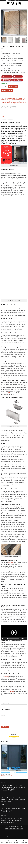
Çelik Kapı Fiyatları (16, 808)
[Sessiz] (23, 638)
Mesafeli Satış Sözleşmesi (14, 833)
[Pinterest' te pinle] (12, 107)
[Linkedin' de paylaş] (14, 107)
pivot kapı (22, 99)
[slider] (13, 638)
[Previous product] (2, 51)
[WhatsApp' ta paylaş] (2, 107)
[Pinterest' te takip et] (13, 789)
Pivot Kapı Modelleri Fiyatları (7, 44)
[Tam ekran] (25, 638)
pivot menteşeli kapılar (17, 102)
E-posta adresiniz (5, 703)
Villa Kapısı (4, 797)
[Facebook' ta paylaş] (5, 107)
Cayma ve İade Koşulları (14, 834)
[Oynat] (3, 638)
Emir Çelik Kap (10, 691)
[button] (2, 3)
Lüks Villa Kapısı (9, 799)
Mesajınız (3, 715)
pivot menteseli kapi (8, 102)
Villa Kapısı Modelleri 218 (6, 775)
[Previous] (3, 22)
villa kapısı (6, 676)
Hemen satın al (7, 90)
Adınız (2, 697)
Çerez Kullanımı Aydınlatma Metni (14, 832)
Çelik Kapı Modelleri (6, 808)
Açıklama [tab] (4, 116)
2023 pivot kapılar (8, 98)
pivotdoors (10, 103)
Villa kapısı (11, 392)
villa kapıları (11, 562)
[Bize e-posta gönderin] (11, 789)
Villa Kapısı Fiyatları (6, 801)
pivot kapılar (17, 101)
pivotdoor (5, 103)
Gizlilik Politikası (14, 831)
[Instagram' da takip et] (6, 789)
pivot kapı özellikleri (10, 101)
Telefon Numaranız (5, 709)
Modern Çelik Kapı (5, 811)
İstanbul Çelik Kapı (11, 810)
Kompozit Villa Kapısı (16, 98)
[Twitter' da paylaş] (7, 107)
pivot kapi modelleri (16, 99)
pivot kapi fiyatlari (7, 99)
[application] (14, 632)
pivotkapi (14, 103)
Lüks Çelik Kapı (20, 810)
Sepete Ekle (13, 86)
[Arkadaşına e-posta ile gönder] (9, 107)
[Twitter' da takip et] (9, 789)
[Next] (25, 22)
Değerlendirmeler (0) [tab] (7, 119)
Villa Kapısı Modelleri (19, 799)
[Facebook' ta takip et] (4, 789)
